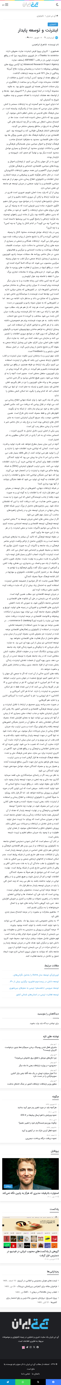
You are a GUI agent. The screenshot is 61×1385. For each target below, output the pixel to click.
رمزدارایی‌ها (53, 1271)
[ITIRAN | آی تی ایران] (30, 5)
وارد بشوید (34, 1023)
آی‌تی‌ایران (50, 37)
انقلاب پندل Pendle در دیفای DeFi (40, 1292)
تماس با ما (25, 1373)
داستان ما (36, 1373)
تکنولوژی (40, 16)
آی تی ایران (51, 16)
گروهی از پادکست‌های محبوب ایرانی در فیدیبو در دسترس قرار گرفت (33, 1253)
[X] (34, 1347)
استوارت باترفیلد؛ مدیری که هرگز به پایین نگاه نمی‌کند (30, 1193)
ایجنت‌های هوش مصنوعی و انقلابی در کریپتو (37, 1280)
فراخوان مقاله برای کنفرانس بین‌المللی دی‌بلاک (37, 1286)
